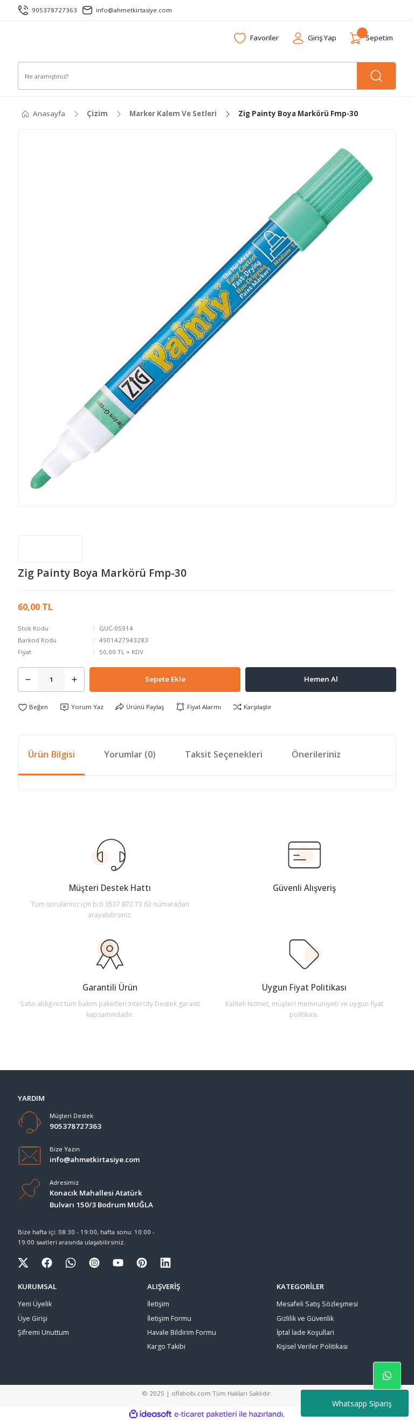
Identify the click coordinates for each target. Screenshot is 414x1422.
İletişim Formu (169, 1318)
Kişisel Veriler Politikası (312, 1346)
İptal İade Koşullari (305, 1332)
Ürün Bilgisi (51, 754)
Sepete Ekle (165, 679)
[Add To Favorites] (33, 707)
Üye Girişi (32, 1318)
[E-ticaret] (205, 1414)
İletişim (158, 1303)
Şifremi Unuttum (43, 1332)
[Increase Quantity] (74, 679)
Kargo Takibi (166, 1346)
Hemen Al (321, 679)
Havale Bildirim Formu (181, 1332)
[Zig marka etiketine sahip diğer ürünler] (50, 548)
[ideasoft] (150, 1414)
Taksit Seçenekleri (224, 754)
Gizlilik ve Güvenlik (305, 1318)
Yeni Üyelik (35, 1303)
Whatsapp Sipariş (362, 1403)
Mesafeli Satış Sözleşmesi (317, 1303)
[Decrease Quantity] (28, 679)
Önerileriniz (316, 754)
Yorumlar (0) (130, 754)
